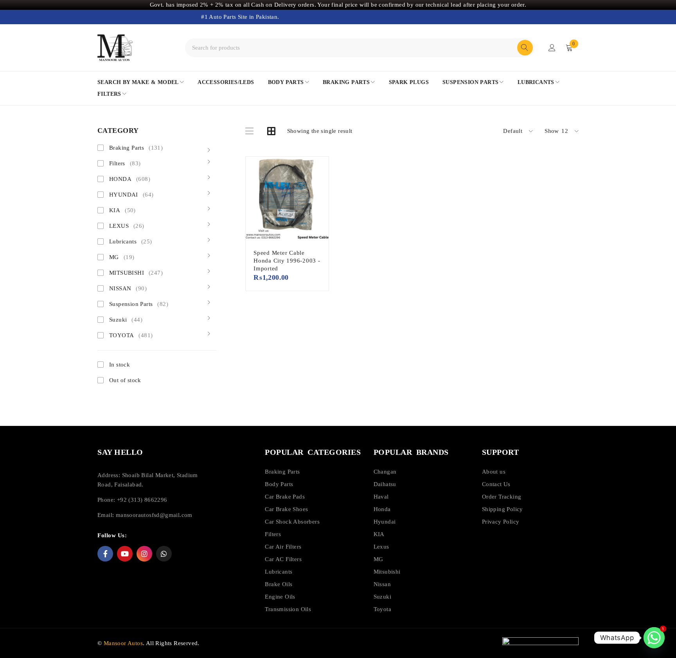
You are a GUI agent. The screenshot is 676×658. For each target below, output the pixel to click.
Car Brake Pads (285, 497)
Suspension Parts (138, 304)
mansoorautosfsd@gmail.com (154, 515)
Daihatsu (385, 484)
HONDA (129, 179)
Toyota (382, 609)
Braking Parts (136, 148)
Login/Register (552, 47)
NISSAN (128, 288)
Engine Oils (280, 597)
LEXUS (126, 226)
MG (121, 257)
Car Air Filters (283, 547)
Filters (124, 163)
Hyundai (385, 522)
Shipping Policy (502, 509)
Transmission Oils (288, 609)
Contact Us (496, 484)
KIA (122, 210)
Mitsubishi (387, 572)
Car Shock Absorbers (292, 522)
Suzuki (125, 319)
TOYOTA (131, 335)
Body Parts (279, 484)
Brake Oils (278, 584)
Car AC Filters (283, 559)
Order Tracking (501, 497)
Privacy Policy (501, 522)
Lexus (381, 547)
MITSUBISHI (136, 273)
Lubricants (130, 241)
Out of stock (125, 380)
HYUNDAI (131, 194)
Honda (382, 509)
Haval (381, 497)
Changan (385, 471)
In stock (119, 364)
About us (493, 471)
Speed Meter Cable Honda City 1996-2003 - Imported (287, 261)
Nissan (382, 584)
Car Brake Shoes (286, 509)
